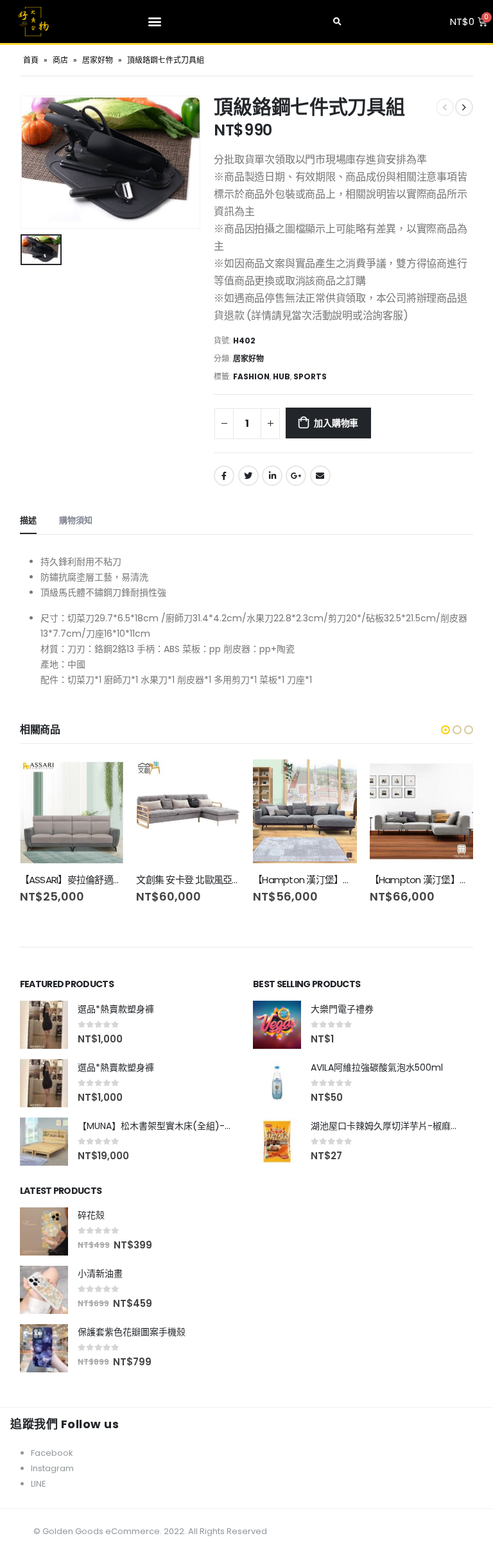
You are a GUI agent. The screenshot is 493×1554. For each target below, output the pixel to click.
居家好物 (97, 60)
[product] (72, 811)
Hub (281, 376)
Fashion (251, 376)
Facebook (224, 475)
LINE (38, 1484)
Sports (310, 376)
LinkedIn (272, 475)
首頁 (31, 60)
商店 (60, 60)
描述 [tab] (28, 520)
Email (320, 475)
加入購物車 (336, 423)
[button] (155, 20)
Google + (296, 475)
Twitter (248, 475)
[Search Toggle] (337, 22)
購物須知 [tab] (75, 520)
